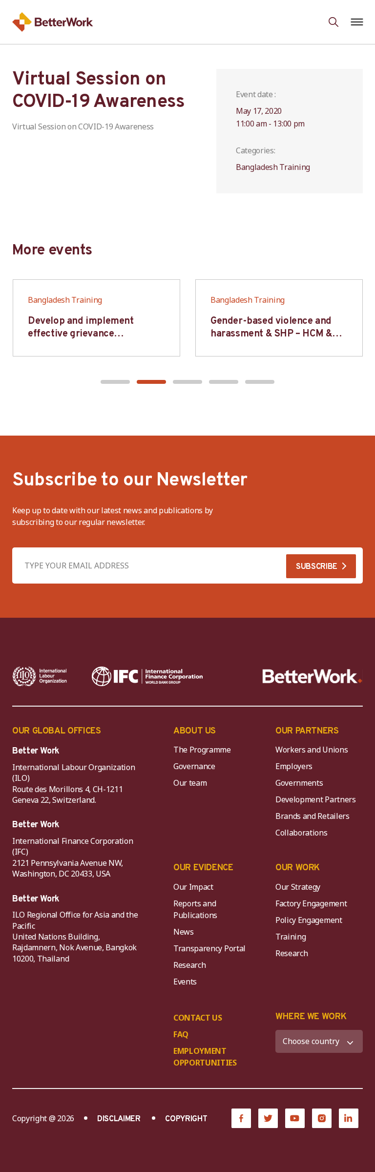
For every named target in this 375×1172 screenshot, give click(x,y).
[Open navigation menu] (357, 22)
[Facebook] (241, 1118)
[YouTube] (295, 1118)
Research (189, 965)
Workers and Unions (311, 749)
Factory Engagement (311, 903)
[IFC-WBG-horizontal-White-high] (147, 676)
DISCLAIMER (119, 1119)
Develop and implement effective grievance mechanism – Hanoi (81, 334)
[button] (115, 382)
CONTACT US (197, 1017)
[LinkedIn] (348, 1118)
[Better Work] (312, 676)
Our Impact (193, 886)
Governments (299, 782)
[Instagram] (322, 1118)
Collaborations (301, 832)
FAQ (180, 1034)
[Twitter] (268, 1118)
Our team (190, 782)
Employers (293, 766)
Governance (194, 766)
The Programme (202, 749)
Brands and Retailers (312, 816)
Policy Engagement (310, 920)
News (183, 931)
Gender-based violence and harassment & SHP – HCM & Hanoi (271, 334)
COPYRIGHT (186, 1119)
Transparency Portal (209, 948)
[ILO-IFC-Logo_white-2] (39, 676)
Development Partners (315, 799)
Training (290, 936)
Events (185, 981)
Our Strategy (297, 886)
